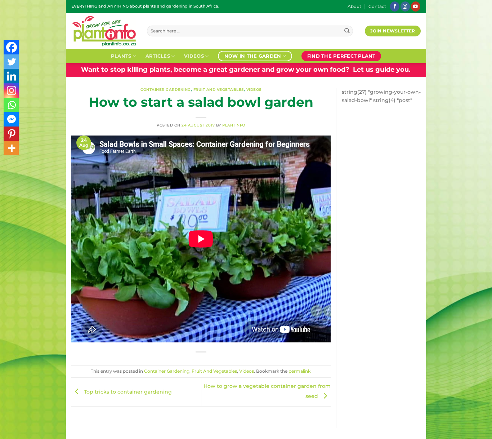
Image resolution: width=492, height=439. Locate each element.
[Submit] (347, 31)
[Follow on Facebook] (394, 6)
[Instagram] (11, 90)
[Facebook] (11, 47)
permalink (299, 371)
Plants (121, 56)
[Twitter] (11, 61)
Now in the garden (252, 56)
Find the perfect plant (341, 56)
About (354, 6)
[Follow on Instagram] (405, 6)
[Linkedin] (11, 76)
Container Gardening (165, 89)
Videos (194, 56)
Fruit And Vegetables (218, 89)
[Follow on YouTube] (415, 6)
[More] (11, 148)
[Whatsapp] (11, 105)
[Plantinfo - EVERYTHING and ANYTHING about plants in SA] (103, 31)
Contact (377, 6)
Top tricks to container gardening (127, 392)
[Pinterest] (11, 134)
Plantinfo (233, 125)
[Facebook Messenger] (11, 119)
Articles (158, 56)
